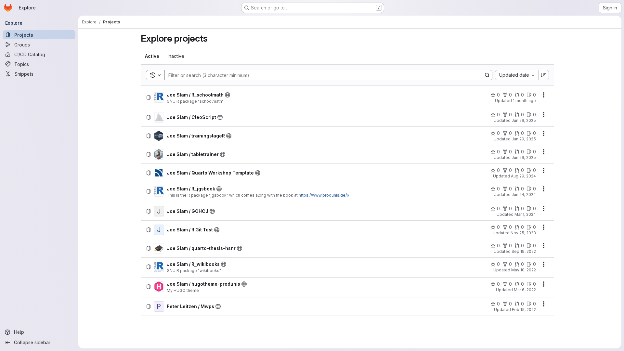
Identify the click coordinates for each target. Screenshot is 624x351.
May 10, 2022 (523, 269)
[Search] (487, 75)
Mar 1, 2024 (525, 214)
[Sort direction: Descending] (544, 75)
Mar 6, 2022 (525, 289)
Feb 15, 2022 (524, 309)
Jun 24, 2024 (524, 194)
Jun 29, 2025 (524, 120)
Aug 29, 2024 (523, 176)
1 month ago (524, 100)
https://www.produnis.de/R (324, 195)
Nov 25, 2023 (523, 232)
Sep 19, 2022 (524, 251)
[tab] (152, 56)
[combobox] (516, 75)
